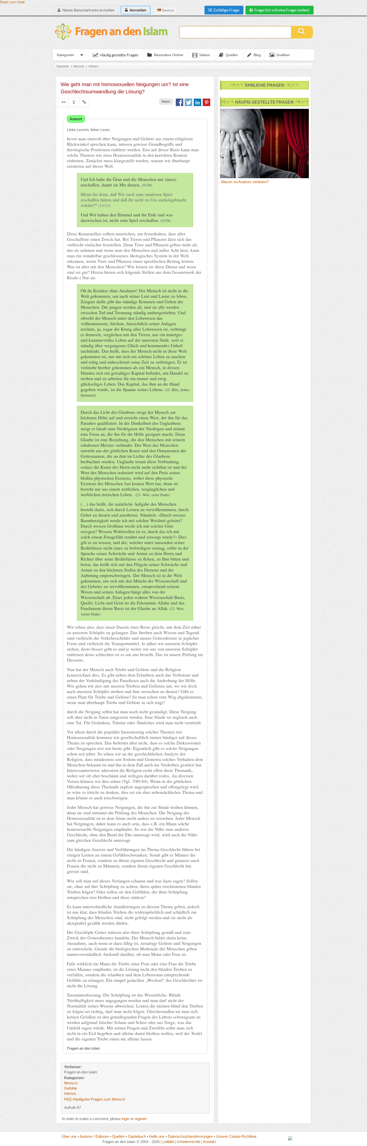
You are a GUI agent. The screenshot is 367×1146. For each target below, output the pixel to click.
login (125, 1119)
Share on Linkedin (197, 102)
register (141, 1119)
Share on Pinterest (206, 102)
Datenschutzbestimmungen (190, 1136)
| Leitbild (167, 1142)
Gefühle (70, 1088)
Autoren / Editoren (94, 1136)
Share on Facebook (179, 102)
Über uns (69, 1136)
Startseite (62, 66)
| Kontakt (208, 1142)
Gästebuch (137, 1136)
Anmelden (137, 10)
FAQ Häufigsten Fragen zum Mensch (94, 1099)
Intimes (93, 66)
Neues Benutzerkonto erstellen (87, 10)
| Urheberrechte (187, 1142)
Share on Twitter (188, 102)
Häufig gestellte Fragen (119, 55)
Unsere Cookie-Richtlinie (236, 1136)
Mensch (78, 66)
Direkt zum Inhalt (12, 2)
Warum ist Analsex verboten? (245, 182)
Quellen (118, 1136)
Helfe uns (157, 1136)
